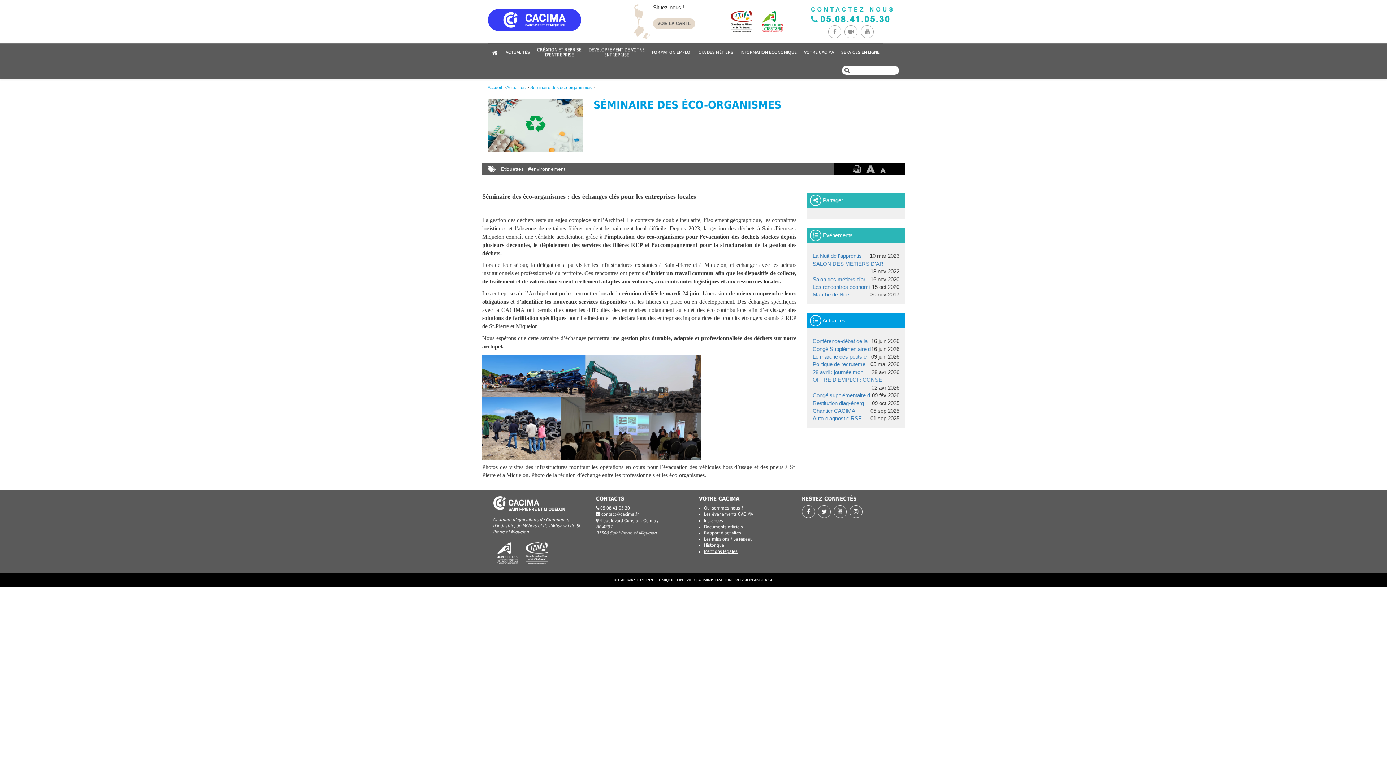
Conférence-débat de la (840, 341)
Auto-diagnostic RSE (837, 418)
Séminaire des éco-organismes (561, 87)
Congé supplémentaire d (841, 395)
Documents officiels (723, 526)
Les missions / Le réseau (728, 539)
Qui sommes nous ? (723, 508)
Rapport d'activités (722, 533)
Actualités (516, 87)
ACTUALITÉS (518, 52)
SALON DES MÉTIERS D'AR (848, 264)
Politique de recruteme (839, 364)
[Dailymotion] (852, 32)
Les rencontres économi (841, 287)
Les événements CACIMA (728, 514)
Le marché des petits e (840, 357)
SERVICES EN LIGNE (860, 52)
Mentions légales (721, 551)
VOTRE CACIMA (819, 52)
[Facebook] (836, 32)
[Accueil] (556, 26)
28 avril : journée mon (838, 372)
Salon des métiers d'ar (839, 279)
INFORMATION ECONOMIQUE (768, 52)
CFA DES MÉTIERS (716, 52)
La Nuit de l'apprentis (837, 256)
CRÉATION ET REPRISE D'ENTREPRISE (559, 52)
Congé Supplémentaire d (842, 349)
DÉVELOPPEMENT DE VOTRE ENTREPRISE (617, 52)
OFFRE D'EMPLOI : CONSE (847, 380)
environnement (548, 169)
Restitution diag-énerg (838, 403)
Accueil (495, 87)
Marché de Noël (831, 294)
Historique (714, 545)
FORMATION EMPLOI (671, 52)
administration (715, 580)
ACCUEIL (495, 52)
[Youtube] (868, 32)
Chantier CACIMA (834, 411)
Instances (713, 520)
